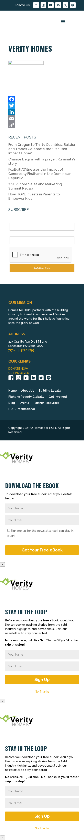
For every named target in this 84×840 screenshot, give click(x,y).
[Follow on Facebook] (36, 5)
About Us (27, 390)
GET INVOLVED (18, 373)
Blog (11, 402)
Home (12, 390)
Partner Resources (46, 402)
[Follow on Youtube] (51, 5)
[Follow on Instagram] (43, 5)
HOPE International (21, 409)
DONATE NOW (18, 368)
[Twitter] (42, 105)
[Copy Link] (42, 125)
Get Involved (58, 396)
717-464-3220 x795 (21, 350)
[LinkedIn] (42, 112)
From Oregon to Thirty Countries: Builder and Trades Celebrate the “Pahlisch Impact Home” (41, 149)
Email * (14, 234)
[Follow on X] (65, 5)
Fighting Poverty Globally (26, 396)
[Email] (42, 118)
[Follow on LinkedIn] (58, 5)
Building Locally (50, 390)
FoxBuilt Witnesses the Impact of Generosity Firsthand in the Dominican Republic (39, 173)
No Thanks (42, 691)
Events (24, 402)
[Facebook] (42, 99)
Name (13, 220)
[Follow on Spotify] (73, 5)
